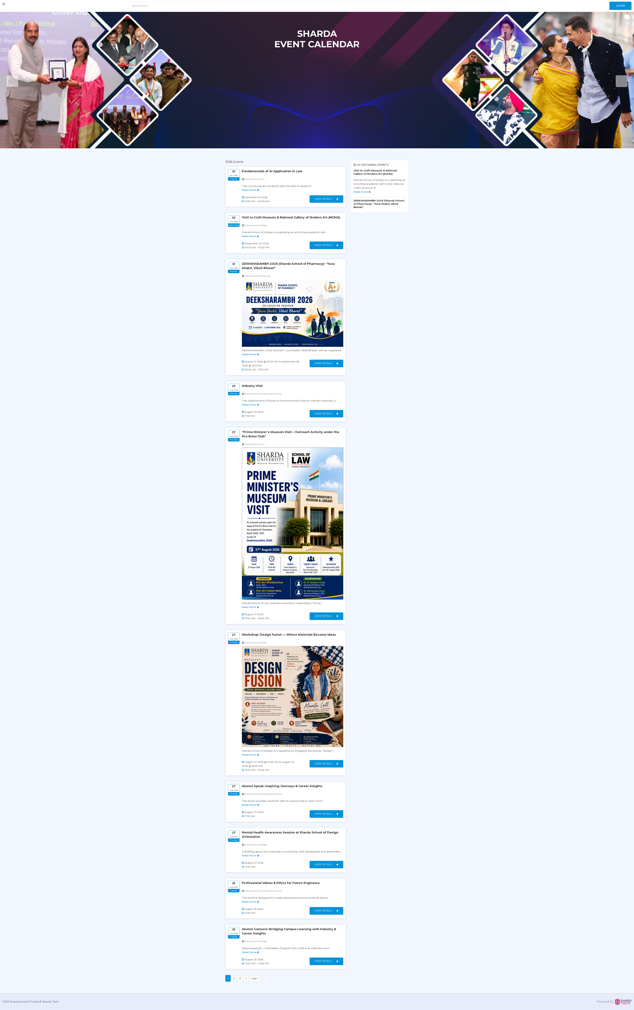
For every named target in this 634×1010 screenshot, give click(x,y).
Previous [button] (12, 81)
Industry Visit (252, 386)
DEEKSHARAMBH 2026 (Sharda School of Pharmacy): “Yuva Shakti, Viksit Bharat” (378, 204)
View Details (324, 198)
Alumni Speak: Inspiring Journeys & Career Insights (282, 786)
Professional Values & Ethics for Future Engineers (281, 883)
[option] (317, 80)
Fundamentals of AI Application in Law (272, 171)
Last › (255, 978)
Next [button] (621, 81)
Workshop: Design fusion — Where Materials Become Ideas (289, 634)
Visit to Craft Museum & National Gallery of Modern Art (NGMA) (291, 217)
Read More (249, 190)
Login (620, 5)
